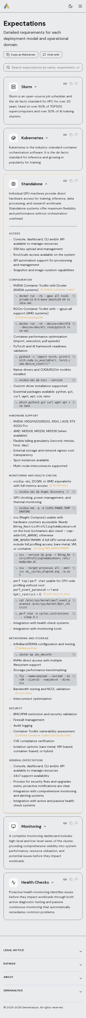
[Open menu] (80, 6)
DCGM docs (60, 485)
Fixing (53, 548)
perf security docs (58, 594)
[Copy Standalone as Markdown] (71, 180)
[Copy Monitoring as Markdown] (71, 823)
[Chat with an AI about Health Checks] (76, 879)
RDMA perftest (28, 648)
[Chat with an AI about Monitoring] (76, 823)
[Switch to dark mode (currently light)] (71, 6)
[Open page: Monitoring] (65, 823)
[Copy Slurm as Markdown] (71, 83)
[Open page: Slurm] (65, 84)
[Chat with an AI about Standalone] (76, 180)
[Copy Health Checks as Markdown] (71, 879)
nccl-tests (25, 693)
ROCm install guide (31, 317)
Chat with (53, 54)
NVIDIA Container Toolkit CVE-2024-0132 (45, 735)
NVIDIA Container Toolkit (59, 289)
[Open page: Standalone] (65, 181)
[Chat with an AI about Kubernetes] (76, 134)
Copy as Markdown (23, 54)
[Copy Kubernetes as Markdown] (71, 134)
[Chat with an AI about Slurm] (76, 83)
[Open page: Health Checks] (65, 879)
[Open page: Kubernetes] (65, 135)
